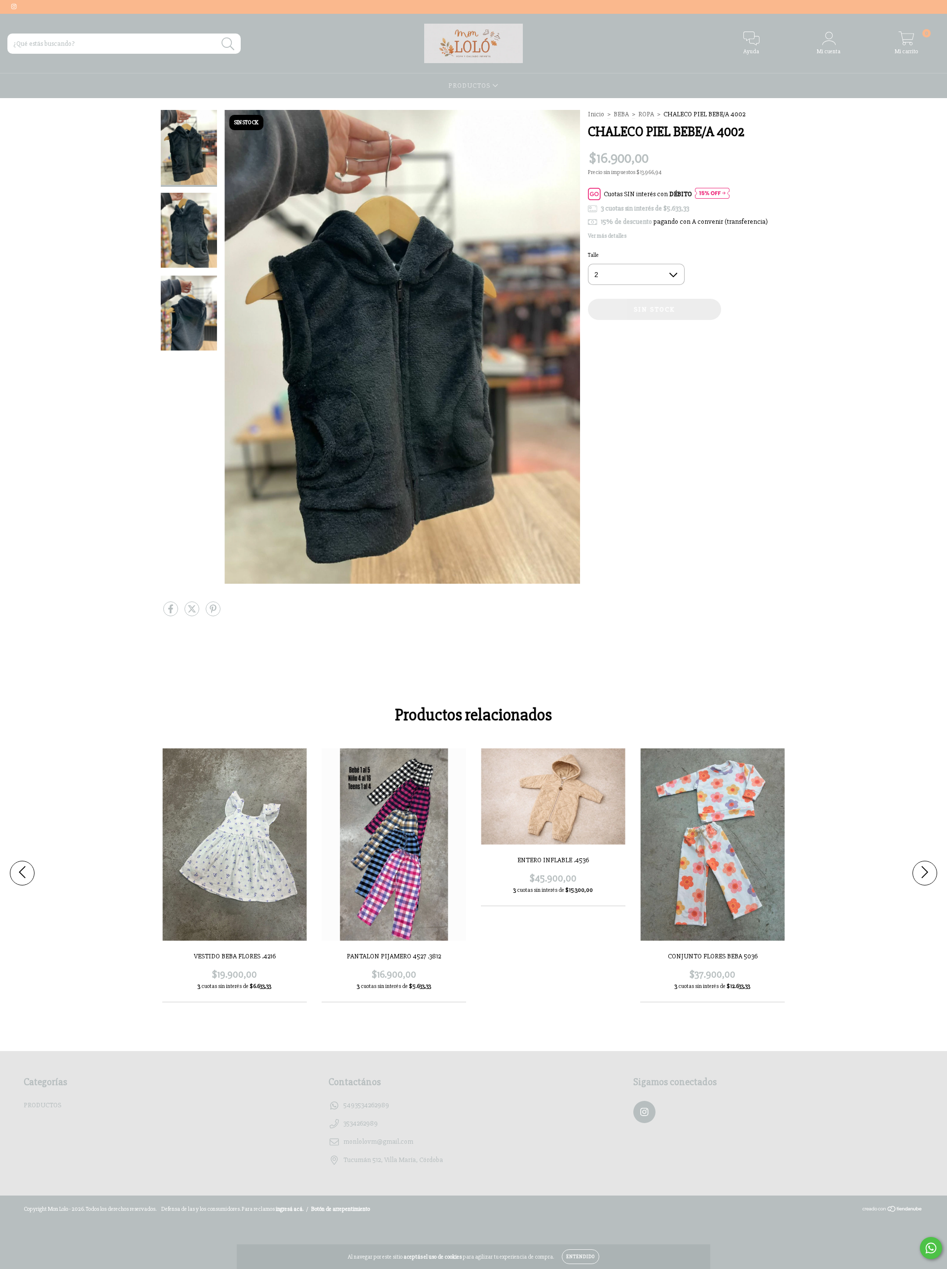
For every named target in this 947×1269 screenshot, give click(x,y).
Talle (593, 255)
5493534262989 (366, 1105)
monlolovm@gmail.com (378, 1141)
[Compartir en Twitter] (192, 613)
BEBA (621, 114)
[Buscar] (228, 44)
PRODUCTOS (470, 85)
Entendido (580, 1257)
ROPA (646, 114)
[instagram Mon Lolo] (13, 6)
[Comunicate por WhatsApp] (931, 1248)
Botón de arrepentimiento (340, 1209)
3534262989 (360, 1123)
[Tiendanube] (892, 1210)
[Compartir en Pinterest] (213, 613)
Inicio (596, 114)
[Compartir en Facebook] (171, 613)
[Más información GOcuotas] (712, 194)
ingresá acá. (289, 1209)
